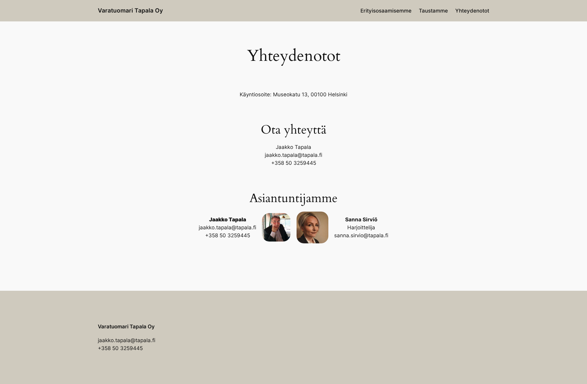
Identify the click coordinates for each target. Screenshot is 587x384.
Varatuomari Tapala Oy (130, 10)
